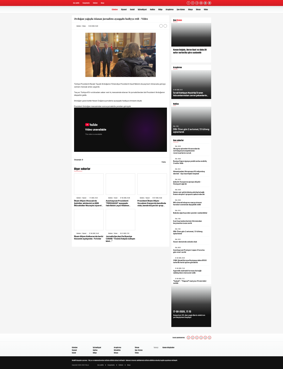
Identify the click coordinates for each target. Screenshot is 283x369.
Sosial (132, 9)
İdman (198, 9)
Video (206, 9)
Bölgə (160, 9)
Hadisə (152, 9)
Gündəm (115, 9)
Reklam (95, 3)
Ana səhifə (76, 3)
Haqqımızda (86, 3)
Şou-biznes (181, 9)
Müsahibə (117, 350)
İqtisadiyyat (142, 9)
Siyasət (124, 9)
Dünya (190, 9)
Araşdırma (169, 9)
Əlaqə (102, 3)
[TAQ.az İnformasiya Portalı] (80, 10)
